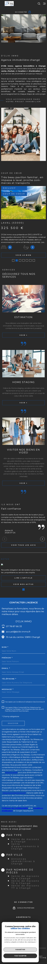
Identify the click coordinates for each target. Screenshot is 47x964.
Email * (6, 668)
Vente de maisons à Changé (25, 840)
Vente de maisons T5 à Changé (25, 882)
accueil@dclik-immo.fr (18, 631)
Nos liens (42, 957)
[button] (13, 260)
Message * (8, 689)
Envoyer (13, 723)
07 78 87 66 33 (14, 626)
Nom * (5, 647)
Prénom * (7, 658)
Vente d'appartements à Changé (25, 846)
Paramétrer (20, 949)
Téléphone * (9, 679)
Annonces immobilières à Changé (23, 861)
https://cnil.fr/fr (11, 772)
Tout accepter (20, 956)
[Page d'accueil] (9, 3)
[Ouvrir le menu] (44, 3)
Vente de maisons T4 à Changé (25, 877)
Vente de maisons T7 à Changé (25, 886)
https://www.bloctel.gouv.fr (14, 793)
